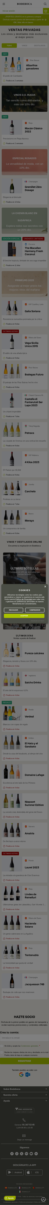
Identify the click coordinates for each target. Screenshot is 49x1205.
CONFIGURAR (35, 610)
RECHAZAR (13, 610)
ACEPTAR (24, 616)
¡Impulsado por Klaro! (37, 621)
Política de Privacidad (23, 599)
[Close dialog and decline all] (45, 586)
